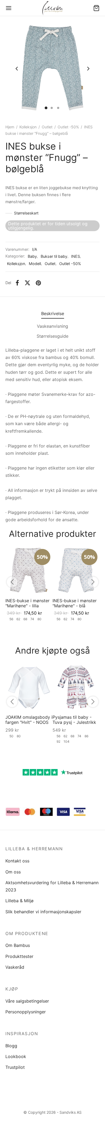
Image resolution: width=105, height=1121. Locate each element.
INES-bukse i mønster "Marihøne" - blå (74, 603)
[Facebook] (17, 282)
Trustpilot (15, 1067)
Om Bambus (17, 945)
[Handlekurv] (96, 8)
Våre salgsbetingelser (27, 1001)
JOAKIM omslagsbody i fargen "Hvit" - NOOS (28, 719)
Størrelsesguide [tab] (52, 336)
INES (75, 256)
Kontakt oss (17, 860)
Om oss (13, 872)
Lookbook (15, 1056)
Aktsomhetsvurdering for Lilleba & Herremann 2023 (52, 886)
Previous (16, 68)
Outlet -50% (68, 127)
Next (88, 68)
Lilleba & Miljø (19, 900)
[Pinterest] (38, 282)
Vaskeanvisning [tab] (52, 326)
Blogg (11, 1045)
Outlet (47, 127)
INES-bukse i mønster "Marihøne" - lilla (27, 603)
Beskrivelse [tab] (52, 313)
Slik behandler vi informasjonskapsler (43, 911)
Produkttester (19, 956)
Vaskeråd (14, 967)
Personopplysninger (25, 1011)
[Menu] (8, 8)
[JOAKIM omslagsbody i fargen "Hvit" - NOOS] (28, 686)
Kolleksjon (28, 127)
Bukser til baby (54, 256)
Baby (32, 256)
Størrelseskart (26, 213)
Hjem (9, 127)
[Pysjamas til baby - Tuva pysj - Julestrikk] (76, 686)
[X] (27, 282)
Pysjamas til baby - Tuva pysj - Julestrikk (74, 719)
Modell (35, 263)
